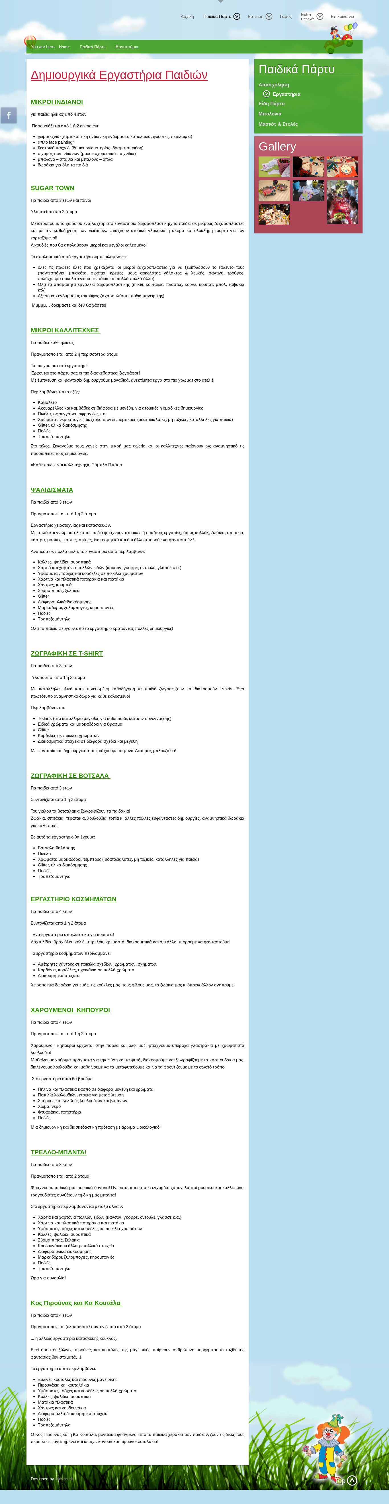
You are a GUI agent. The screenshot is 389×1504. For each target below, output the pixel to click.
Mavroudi (64, 1478)
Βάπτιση (255, 16)
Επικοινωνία (342, 16)
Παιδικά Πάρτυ (217, 16)
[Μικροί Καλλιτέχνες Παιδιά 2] (308, 166)
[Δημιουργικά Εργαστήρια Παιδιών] (274, 166)
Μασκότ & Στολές (278, 124)
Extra (307, 16)
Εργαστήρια (286, 94)
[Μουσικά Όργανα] (274, 190)
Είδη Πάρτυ (272, 103)
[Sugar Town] (342, 202)
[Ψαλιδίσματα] (308, 190)
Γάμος (286, 16)
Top (340, 1481)
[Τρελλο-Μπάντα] (274, 214)
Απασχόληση (274, 84)
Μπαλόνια (270, 113)
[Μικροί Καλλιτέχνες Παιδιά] (342, 166)
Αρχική (187, 16)
